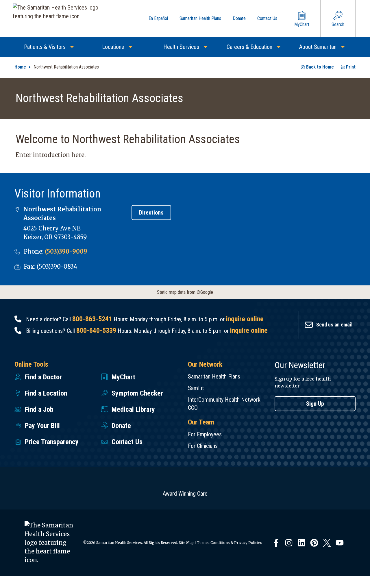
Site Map (186, 542)
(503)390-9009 (66, 251)
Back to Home (320, 67)
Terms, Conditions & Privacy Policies (229, 542)
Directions (151, 212)
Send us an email (334, 325)
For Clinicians (203, 445)
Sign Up (315, 403)
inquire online (245, 319)
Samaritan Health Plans (214, 376)
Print (351, 67)
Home (20, 67)
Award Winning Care (185, 493)
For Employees (205, 434)
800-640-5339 (96, 330)
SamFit (196, 388)
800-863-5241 (92, 319)
